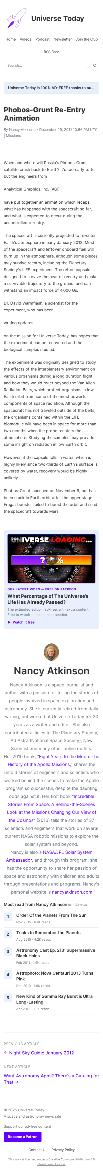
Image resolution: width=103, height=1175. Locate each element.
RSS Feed (52, 52)
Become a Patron (23, 1136)
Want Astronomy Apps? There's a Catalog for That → (51, 1079)
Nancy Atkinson (22, 129)
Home (11, 39)
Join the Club (87, 39)
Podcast (43, 39)
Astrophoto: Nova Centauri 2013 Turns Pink (54, 976)
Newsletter (63, 39)
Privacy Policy (63, 1150)
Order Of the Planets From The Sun (51, 915)
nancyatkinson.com (72, 892)
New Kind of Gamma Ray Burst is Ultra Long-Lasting (54, 999)
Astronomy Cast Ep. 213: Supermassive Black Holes (55, 953)
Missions (13, 135)
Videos (26, 39)
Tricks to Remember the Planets (48, 932)
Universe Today (57, 18)
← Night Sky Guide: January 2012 (39, 1052)
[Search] (94, 65)
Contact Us (38, 1150)
